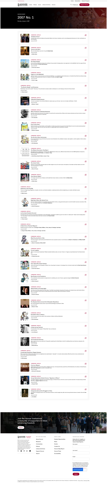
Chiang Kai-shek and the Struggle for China (28, 388)
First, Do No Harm (23, 121)
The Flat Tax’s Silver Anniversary (26, 134)
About (30, 4)
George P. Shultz (25, 230)
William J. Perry (31, 230)
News (55, 441)
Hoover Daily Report (59, 448)
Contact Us (57, 446)
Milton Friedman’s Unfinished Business (27, 108)
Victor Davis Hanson (36, 67)
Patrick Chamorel (35, 281)
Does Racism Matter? (23, 172)
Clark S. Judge (34, 80)
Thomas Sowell (24, 91)
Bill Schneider (24, 358)
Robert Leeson (24, 193)
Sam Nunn (43, 230)
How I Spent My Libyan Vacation (26, 260)
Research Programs (85, 0)
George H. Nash (35, 383)
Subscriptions (77, 0)
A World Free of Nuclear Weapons (26, 223)
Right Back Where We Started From (26, 197)
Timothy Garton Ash (35, 256)
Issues (39, 4)
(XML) (88, 480)
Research (38, 441)
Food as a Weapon (23, 362)
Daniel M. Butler (40, 156)
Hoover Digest (21, 14)
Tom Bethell (34, 396)
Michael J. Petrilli (35, 104)
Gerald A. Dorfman (35, 294)
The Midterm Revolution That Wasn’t (27, 147)
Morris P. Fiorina (35, 168)
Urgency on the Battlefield (24, 71)
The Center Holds (23, 160)
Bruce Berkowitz (35, 319)
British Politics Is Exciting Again (26, 285)
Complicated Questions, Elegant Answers (28, 349)
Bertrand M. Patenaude (36, 371)
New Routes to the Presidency (25, 273)
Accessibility (57, 453)
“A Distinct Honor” (23, 33)
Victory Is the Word (23, 46)
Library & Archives (46, 4)
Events (72, 0)
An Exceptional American (24, 336)
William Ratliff (42, 242)
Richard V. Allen (35, 306)
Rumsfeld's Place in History (25, 311)
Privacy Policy (80, 480)
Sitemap (85, 480)
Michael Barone (35, 345)
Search (38, 453)
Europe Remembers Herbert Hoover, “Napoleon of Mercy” (31, 375)
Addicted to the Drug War (24, 185)
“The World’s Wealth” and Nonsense (27, 84)
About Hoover (39, 439)
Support (21, 427)
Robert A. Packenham (36, 242)
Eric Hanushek (34, 117)
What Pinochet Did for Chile (25, 234)
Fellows (35, 4)
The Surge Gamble (23, 58)
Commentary (39, 444)
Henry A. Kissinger (37, 230)
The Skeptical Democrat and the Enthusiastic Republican (31, 298)
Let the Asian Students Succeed (26, 210)
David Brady (34, 156)
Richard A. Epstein (35, 130)
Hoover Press (57, 451)
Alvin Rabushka (35, 143)
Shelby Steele (34, 54)
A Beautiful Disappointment (25, 96)
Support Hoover (84, 4)
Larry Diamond (35, 332)
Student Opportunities (59, 439)
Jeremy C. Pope (46, 156)
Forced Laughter (22, 247)
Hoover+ (54, 4)
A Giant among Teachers (24, 323)
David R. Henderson (35, 206)
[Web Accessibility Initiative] (21, 1)
